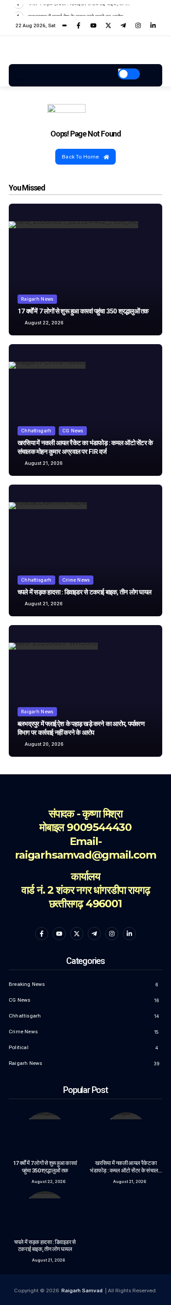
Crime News (76, 579)
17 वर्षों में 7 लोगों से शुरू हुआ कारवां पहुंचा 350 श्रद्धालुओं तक (83, 311)
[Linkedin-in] (153, 25)
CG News (72, 430)
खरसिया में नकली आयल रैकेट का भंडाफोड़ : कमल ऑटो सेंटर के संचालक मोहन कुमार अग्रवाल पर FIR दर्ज (126, 1170)
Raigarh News (37, 299)
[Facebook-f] (78, 25)
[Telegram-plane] (123, 25)
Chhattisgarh (36, 430)
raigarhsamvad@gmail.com (85, 854)
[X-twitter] (108, 25)
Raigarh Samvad (82, 1290)
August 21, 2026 (44, 463)
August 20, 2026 (44, 744)
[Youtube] (93, 25)
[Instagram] (138, 25)
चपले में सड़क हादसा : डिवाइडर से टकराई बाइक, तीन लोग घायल (84, 592)
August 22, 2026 (44, 322)
